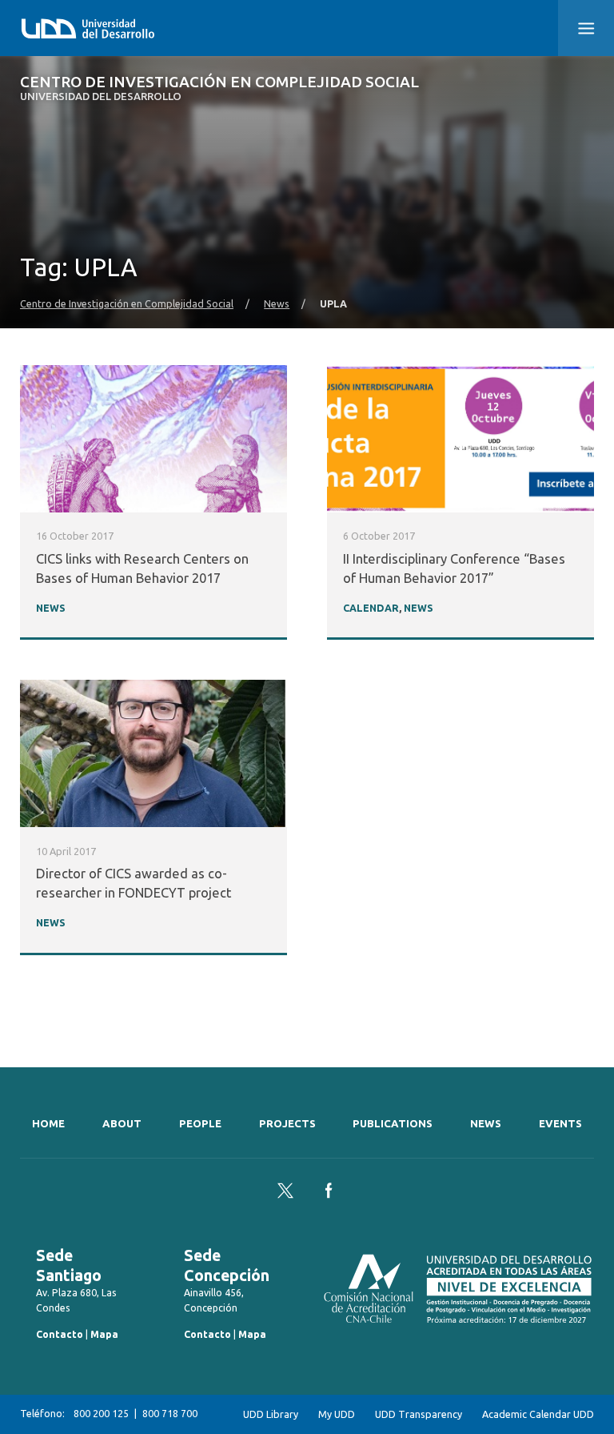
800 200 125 (101, 1413)
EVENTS (560, 1124)
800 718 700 (169, 1413)
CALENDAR (371, 607)
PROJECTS (287, 1124)
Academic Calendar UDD (538, 1414)
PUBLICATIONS (393, 1124)
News (276, 303)
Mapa (104, 1334)
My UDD (336, 1414)
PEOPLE (200, 1124)
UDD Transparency (418, 1414)
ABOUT (122, 1124)
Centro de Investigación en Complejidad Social (219, 88)
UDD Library (270, 1414)
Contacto (59, 1334)
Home (48, 1124)
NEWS (51, 607)
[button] (586, 28)
